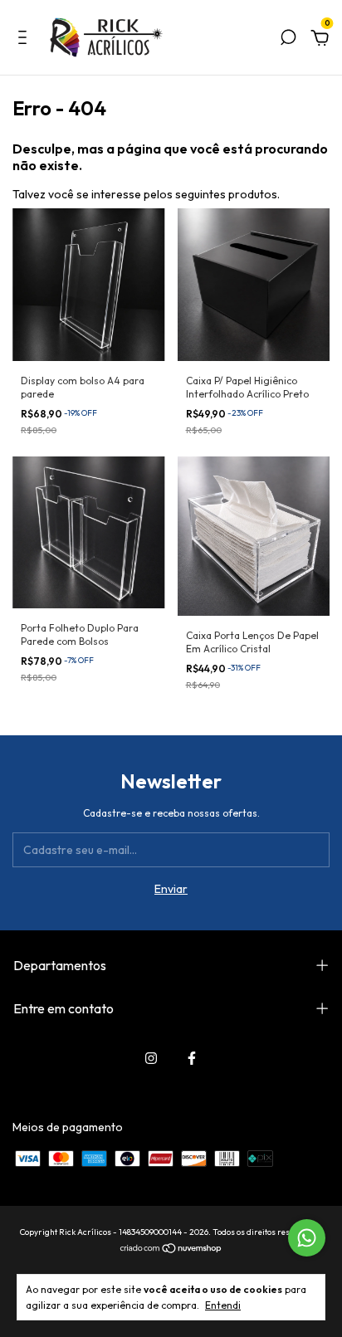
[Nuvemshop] (171, 1249)
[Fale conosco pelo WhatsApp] (306, 1237)
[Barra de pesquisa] (288, 40)
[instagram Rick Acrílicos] (151, 1058)
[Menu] (25, 40)
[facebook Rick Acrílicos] (191, 1058)
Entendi (223, 1305)
